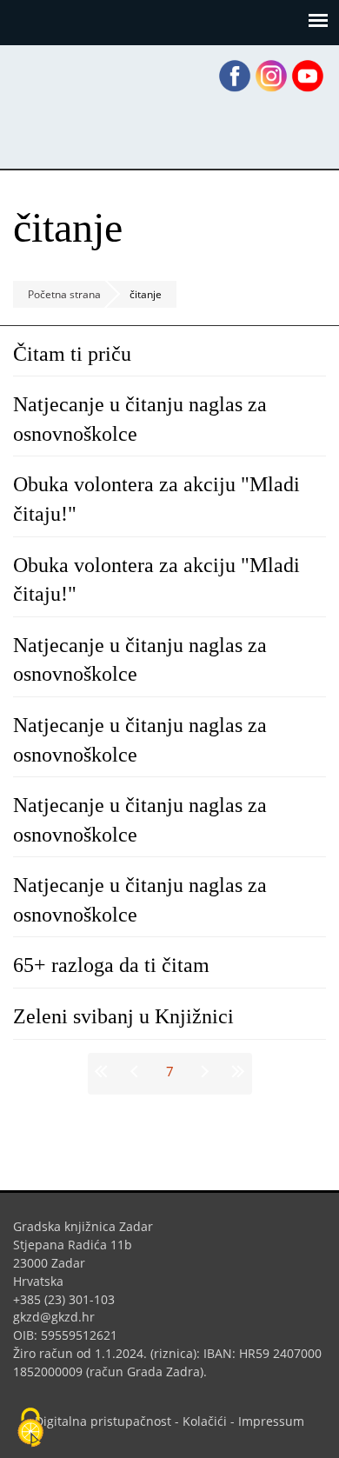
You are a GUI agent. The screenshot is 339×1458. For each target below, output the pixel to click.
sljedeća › (203, 1071)
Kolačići (205, 1421)
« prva (104, 1071)
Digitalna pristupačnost (103, 1421)
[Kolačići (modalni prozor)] (30, 1428)
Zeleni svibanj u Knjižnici (123, 1016)
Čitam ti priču (72, 354)
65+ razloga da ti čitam (111, 965)
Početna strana (64, 294)
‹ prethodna (136, 1071)
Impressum (271, 1421)
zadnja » (235, 1071)
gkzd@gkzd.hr (60, 1316)
